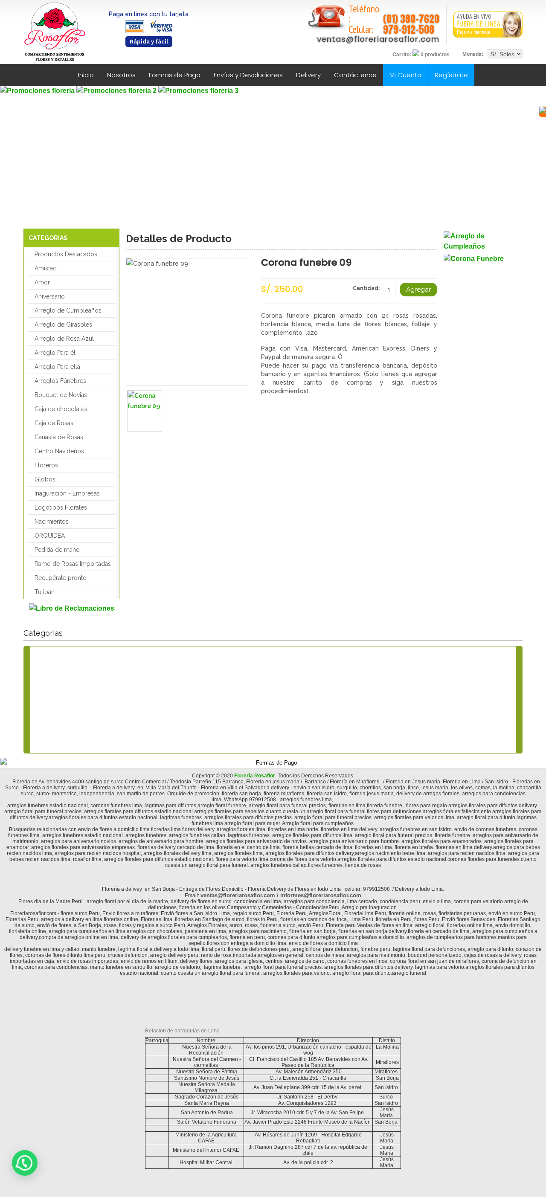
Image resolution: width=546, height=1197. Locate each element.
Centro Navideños (59, 451)
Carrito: (401, 55)
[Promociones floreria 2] (117, 90)
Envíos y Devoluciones (248, 74)
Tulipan (45, 591)
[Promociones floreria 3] (198, 90)
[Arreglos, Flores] (483, 241)
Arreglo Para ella (57, 366)
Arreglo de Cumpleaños (68, 310)
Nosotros (121, 74)
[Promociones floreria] (38, 90)
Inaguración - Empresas (67, 493)
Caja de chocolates (61, 409)
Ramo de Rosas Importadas (73, 563)
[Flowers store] (54, 32)
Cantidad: (366, 288)
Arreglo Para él (55, 352)
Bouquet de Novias (61, 394)
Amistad (46, 268)
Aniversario (50, 296)
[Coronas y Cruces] (483, 259)
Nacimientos (52, 521)
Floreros (46, 465)
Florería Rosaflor (254, 776)
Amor (42, 282)
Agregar (418, 289)
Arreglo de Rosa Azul (64, 338)
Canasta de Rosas (59, 437)
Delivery (308, 74)
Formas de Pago (174, 74)
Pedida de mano (57, 549)
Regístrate (451, 74)
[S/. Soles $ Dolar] (505, 53)
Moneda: (472, 54)
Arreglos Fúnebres (60, 380)
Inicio (86, 74)
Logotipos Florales (61, 507)
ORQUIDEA (50, 535)
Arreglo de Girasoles (63, 324)
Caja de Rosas (54, 423)
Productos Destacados (66, 254)
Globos (45, 479)
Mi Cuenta (405, 74)
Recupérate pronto (61, 577)
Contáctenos (355, 74)
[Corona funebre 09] (144, 411)
